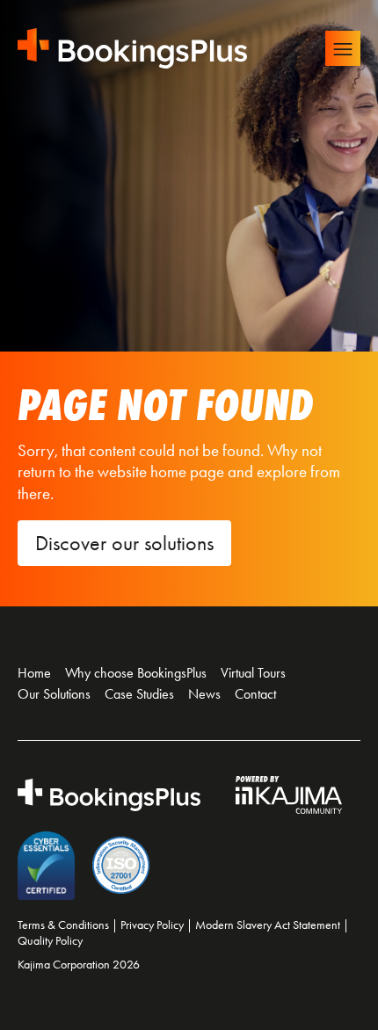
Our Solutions (54, 693)
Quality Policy (50, 940)
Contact (255, 693)
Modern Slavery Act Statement (267, 925)
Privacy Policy (152, 925)
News (204, 693)
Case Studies (139, 693)
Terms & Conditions (63, 925)
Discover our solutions (124, 543)
